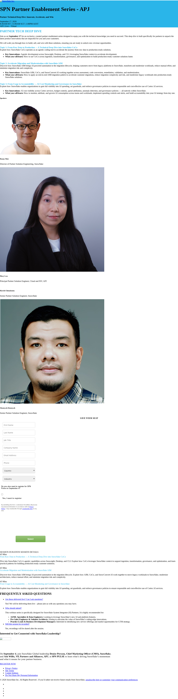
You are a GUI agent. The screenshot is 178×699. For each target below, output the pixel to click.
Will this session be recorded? (17, 624)
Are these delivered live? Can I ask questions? (24, 599)
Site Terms (9, 671)
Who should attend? (13, 608)
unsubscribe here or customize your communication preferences (112, 680)
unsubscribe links (27, 508)
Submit (30, 539)
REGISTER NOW (8, 664)
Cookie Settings (11, 673)
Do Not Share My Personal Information (21, 675)
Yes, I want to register (12, 498)
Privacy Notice (11, 668)
